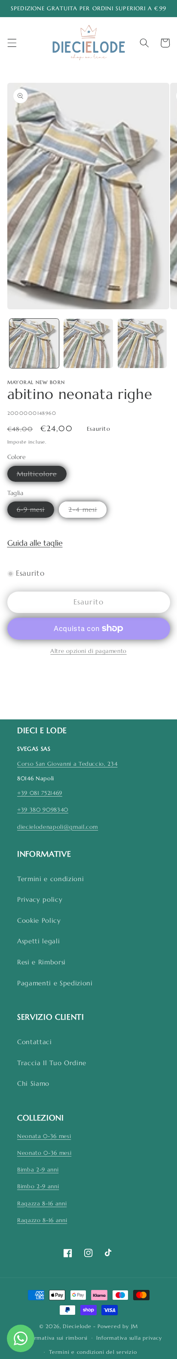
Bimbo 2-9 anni (38, 1186)
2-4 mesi (87, 511)
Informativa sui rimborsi (56, 1338)
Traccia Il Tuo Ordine (51, 1063)
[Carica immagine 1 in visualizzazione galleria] (34, 343)
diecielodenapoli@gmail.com (57, 826)
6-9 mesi (36, 511)
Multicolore (42, 475)
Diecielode (77, 1326)
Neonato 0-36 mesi (44, 1153)
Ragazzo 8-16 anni (42, 1220)
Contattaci (34, 1042)
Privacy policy (39, 899)
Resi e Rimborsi (41, 962)
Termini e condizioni (50, 879)
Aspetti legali (38, 941)
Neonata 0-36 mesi (44, 1136)
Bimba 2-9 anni (37, 1169)
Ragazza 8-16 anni (42, 1203)
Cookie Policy (39, 920)
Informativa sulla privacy (129, 1338)
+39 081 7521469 (39, 793)
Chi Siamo (33, 1083)
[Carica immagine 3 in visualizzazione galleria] (142, 343)
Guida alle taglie (35, 543)
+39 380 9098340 (42, 809)
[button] (11, 43)
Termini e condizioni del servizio (93, 1352)
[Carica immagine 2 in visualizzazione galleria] (88, 343)
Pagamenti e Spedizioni (55, 983)
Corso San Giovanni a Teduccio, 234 (67, 763)
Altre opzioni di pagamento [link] (88, 651)
